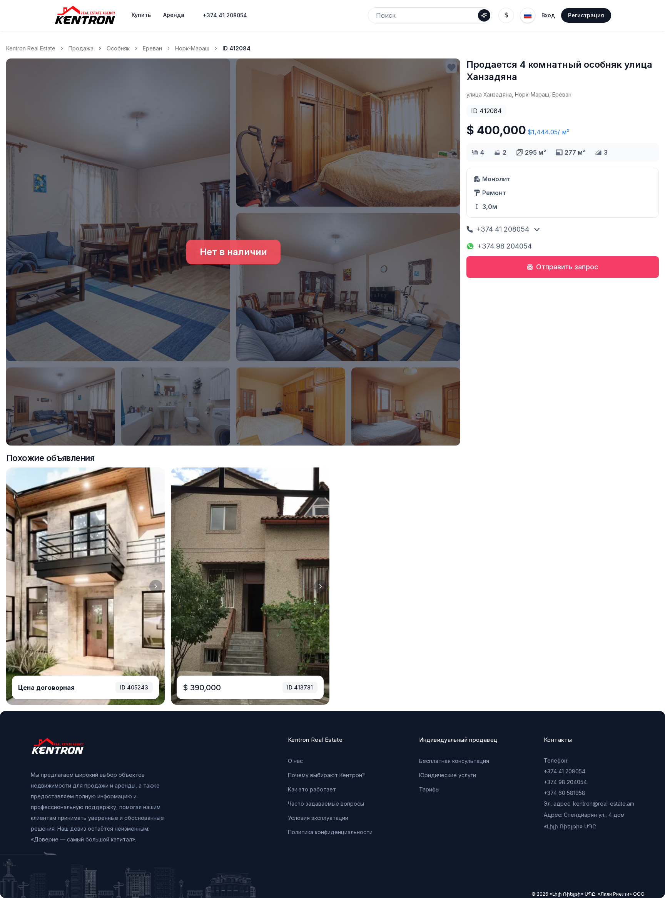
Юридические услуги (447, 775)
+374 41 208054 (225, 15)
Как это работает (312, 789)
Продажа (81, 48)
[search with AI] (484, 15)
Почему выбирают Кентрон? (326, 775)
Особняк (118, 48)
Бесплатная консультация (454, 761)
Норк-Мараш (192, 48)
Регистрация (586, 15)
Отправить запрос (567, 267)
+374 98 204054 (504, 246)
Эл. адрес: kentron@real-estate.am (589, 803)
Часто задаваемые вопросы (326, 803)
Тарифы (429, 789)
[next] (155, 586)
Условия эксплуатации (318, 818)
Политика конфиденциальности (330, 832)
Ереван (152, 48)
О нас (295, 761)
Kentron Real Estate (30, 48)
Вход (548, 15)
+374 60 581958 (564, 793)
